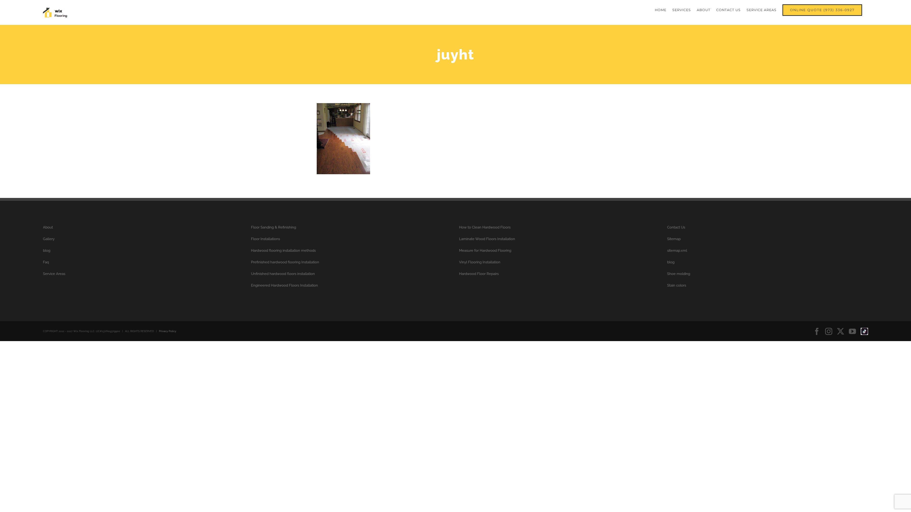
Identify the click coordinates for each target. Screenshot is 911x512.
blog (46, 250)
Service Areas (54, 274)
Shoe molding (678, 274)
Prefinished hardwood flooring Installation (285, 262)
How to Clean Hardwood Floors (485, 227)
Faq (46, 262)
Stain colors (676, 285)
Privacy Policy (167, 331)
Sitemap (674, 239)
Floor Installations (265, 239)
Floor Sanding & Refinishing (273, 227)
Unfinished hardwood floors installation (283, 274)
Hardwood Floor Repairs (479, 274)
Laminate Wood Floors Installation (487, 239)
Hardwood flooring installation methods (283, 250)
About (48, 227)
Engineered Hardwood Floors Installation (284, 285)
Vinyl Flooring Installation (479, 262)
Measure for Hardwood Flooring (485, 250)
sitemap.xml (677, 250)
